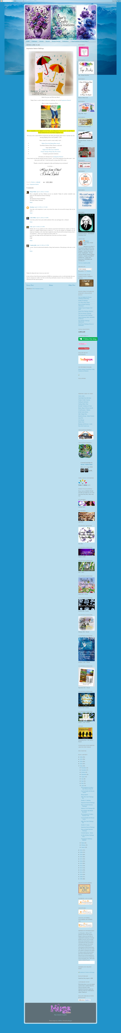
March (83, 843)
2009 (81, 876)
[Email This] (46, 182)
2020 (81, 852)
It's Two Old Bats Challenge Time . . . (87, 835)
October (83, 772)
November (83, 770)
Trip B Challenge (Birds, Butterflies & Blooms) (86, 317)
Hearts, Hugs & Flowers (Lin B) (85, 408)
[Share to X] (49, 182)
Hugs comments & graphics (60, 1015)
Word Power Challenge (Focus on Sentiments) (85, 324)
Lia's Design (81, 420)
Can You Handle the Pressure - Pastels (87, 791)
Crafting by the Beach (83, 402)
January (83, 847)
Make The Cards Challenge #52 (87, 822)
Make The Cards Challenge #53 (87, 797)
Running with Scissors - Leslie (85, 424)
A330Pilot (59, 1020)
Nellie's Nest (81, 422)
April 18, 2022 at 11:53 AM (41, 207)
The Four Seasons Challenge (84, 313)
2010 (81, 874)
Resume (48, 41)
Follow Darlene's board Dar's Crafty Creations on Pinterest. (86, 370)
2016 (81, 861)
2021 (81, 850)
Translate (89, 271)
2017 (81, 859)
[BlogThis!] (48, 182)
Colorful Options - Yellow (87, 833)
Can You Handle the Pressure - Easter (87, 818)
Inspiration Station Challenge (88, 802)
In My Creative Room (83, 412)
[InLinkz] (78, 374)
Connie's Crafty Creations (84, 400)
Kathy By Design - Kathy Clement (86, 416)
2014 (81, 865)
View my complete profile (84, 263)
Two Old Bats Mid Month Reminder (87, 811)
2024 (81, 761)
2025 (81, 759)
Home (51, 285)
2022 (81, 766)
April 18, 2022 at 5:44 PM (42, 217)
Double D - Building (86, 800)
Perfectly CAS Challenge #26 (88, 808)
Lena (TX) (80, 418)
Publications (65, 41)
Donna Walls (33, 192)
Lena (31, 226)
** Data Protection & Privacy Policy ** (80, 41)
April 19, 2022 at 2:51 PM (39, 226)
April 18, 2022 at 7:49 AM (42, 191)
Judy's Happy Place (82, 414)
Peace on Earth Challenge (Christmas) (84, 305)
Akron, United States (86, 463)
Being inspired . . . (85, 794)
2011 (81, 872)
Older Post (72, 285)
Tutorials (41, 41)
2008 (81, 879)
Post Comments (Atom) (38, 288)
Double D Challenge (83, 300)
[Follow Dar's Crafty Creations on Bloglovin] (82, 344)
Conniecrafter (33, 245)
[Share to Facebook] (50, 182)
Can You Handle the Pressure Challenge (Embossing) (85, 297)
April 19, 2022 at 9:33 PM (43, 245)
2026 (81, 757)
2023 (81, 763)
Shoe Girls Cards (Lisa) (83, 426)
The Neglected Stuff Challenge (85, 315)
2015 (81, 863)
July (82, 779)
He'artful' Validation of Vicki (85, 406)
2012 (81, 870)
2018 (81, 856)
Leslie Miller (33, 217)
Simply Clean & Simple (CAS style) (85, 308)
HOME (27, 41)
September (83, 774)
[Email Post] (44, 182)
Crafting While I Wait (83, 404)
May (82, 783)
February (83, 845)
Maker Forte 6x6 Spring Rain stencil (51, 143)
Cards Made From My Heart (84, 398)
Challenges (34, 41)
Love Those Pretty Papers (84, 302)
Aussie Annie (81, 396)
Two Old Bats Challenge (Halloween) (83, 321)
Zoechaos (32, 207)
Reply (31, 202)
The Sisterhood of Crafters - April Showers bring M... (87, 788)
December (83, 768)
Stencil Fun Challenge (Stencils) (85, 311)
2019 (81, 854)
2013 (81, 868)
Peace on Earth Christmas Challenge (87, 805)
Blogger (70, 1020)
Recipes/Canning (56, 41)
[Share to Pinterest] (52, 182)
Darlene (87, 241)
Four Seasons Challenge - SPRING (87, 839)
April (82, 785)
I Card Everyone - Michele (84, 410)
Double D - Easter (85, 825)
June (82, 781)
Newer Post (30, 285)
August (83, 776)
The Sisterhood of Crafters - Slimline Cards (87, 814)
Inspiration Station (66, 100)
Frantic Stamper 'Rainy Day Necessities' (51, 151)
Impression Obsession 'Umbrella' (51, 149)
